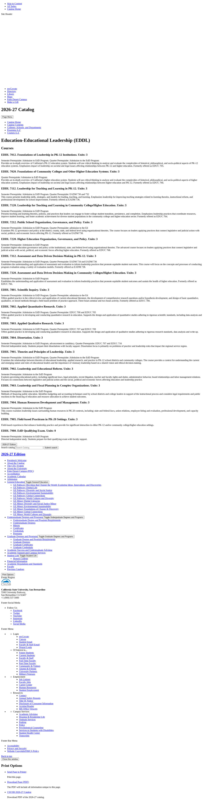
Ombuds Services (27, 719)
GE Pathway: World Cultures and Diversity (33, 498)
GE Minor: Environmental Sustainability (32, 506)
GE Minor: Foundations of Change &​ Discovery (36, 509)
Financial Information (17, 561)
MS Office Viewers (28, 709)
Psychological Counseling (31, 727)
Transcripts (24, 735)
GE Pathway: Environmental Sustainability (33, 493)
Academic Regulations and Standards (24, 564)
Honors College (20, 558)
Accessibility (13, 745)
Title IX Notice (26, 701)
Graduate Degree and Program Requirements (34, 539)
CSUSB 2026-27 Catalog (19, 792)
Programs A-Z (14, 130)
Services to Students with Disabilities (36, 730)
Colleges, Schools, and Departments (24, 127)
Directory (11, 91)
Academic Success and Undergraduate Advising (29, 550)
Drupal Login (25, 647)
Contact (22, 695)
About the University (17, 468)
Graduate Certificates (23, 544)
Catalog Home (14, 9)
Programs (17, 533)
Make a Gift (12, 102)
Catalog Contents (15, 125)
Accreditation (13, 474)
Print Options (8, 575)
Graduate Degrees (21, 542)
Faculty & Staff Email (29, 644)
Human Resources (27, 687)
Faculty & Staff (26, 658)
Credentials (18, 531)
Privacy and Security (17, 748)
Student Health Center (29, 733)
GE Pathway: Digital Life (25, 487)
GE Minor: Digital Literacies (26, 501)
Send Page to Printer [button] (16, 772)
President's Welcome (16, 460)
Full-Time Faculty (27, 660)
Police (22, 725)
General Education (16, 482)
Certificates (18, 528)
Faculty (10, 566)
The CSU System (15, 466)
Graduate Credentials (23, 547)
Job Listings (24, 679)
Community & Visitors (29, 666)
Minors (16, 525)
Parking (22, 722)
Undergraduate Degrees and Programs (25, 517)
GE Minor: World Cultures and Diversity (32, 514)
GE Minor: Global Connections (28, 511)
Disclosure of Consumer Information (36, 703)
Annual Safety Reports (29, 698)
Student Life (13, 555)
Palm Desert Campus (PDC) (20, 471)
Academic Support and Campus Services (26, 552)
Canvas (22, 639)
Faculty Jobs (25, 682)
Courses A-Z (13, 133)
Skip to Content (14, 3)
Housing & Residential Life (32, 717)
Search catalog (8, 447)
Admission (12, 479)
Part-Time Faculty (27, 663)
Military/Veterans (27, 674)
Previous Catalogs (15, 569)
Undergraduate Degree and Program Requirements (37, 520)
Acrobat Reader (26, 706)
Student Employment (29, 690)
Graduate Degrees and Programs (22, 536)
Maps (9, 96)
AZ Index (11, 6)
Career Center (25, 685)
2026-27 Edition (13, 454)
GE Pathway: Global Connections (29, 495)
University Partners (28, 671)
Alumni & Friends (27, 668)
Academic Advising (28, 714)
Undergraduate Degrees (24, 523)
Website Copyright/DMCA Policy (23, 751)
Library (10, 94)
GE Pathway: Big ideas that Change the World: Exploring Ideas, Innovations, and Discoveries (57, 485)
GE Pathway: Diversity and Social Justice (32, 490)
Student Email (25, 642)
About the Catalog (15, 463)
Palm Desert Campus (17, 99)
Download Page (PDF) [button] (18, 782)
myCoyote (12, 88)
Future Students (26, 652)
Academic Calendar (16, 476)
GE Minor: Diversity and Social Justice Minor (34, 503)
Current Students (27, 655)
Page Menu (7, 117)
